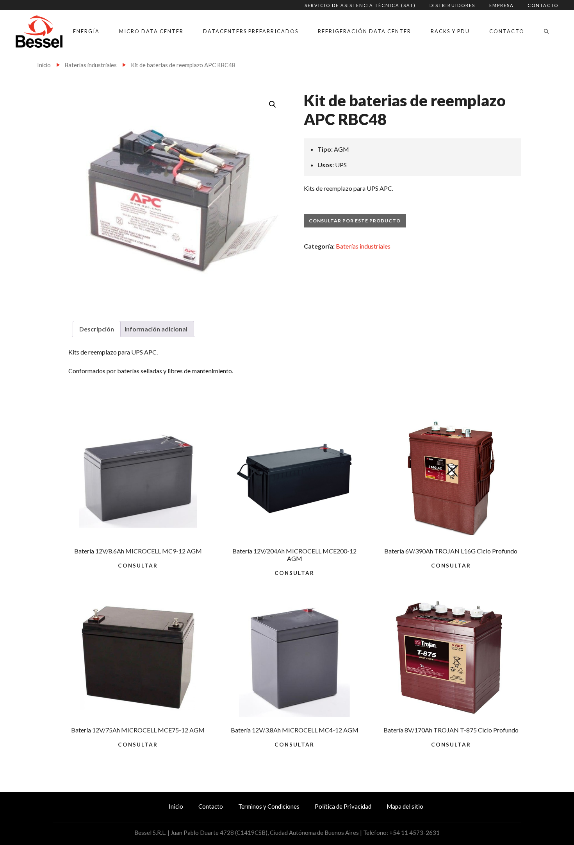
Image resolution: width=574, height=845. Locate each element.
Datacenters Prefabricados (250, 31)
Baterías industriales (90, 64)
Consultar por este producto (355, 221)
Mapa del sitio (405, 806)
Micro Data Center (151, 31)
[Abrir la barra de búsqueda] (546, 31)
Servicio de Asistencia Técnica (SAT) (360, 5)
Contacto (543, 5)
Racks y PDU (450, 31)
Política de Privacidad (343, 806)
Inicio (44, 64)
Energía (86, 31)
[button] (273, 104)
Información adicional (156, 329)
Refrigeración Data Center (364, 31)
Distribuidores (452, 5)
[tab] (97, 329)
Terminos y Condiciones (268, 806)
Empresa (501, 5)
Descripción (96, 329)
